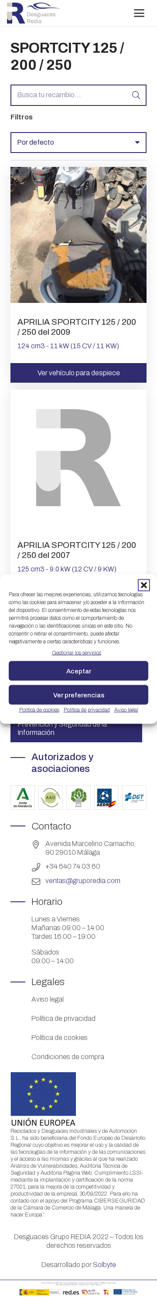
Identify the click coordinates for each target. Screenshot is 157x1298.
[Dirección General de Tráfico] (134, 797)
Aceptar (78, 670)
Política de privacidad (87, 710)
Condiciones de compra (67, 1056)
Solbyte (104, 1264)
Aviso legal (126, 710)
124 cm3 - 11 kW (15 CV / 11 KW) (68, 346)
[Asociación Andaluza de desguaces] (50, 797)
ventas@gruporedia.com (82, 880)
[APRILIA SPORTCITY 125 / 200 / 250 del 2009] (78, 300)
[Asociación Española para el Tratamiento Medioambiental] (78, 797)
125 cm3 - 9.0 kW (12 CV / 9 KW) (66, 569)
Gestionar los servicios (76, 653)
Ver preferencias (78, 694)
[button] (144, 585)
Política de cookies (39, 710)
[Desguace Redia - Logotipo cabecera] (33, 13)
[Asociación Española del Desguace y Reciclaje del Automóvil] (106, 797)
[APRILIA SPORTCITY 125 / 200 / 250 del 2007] (78, 523)
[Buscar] (136, 95)
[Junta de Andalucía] (22, 797)
